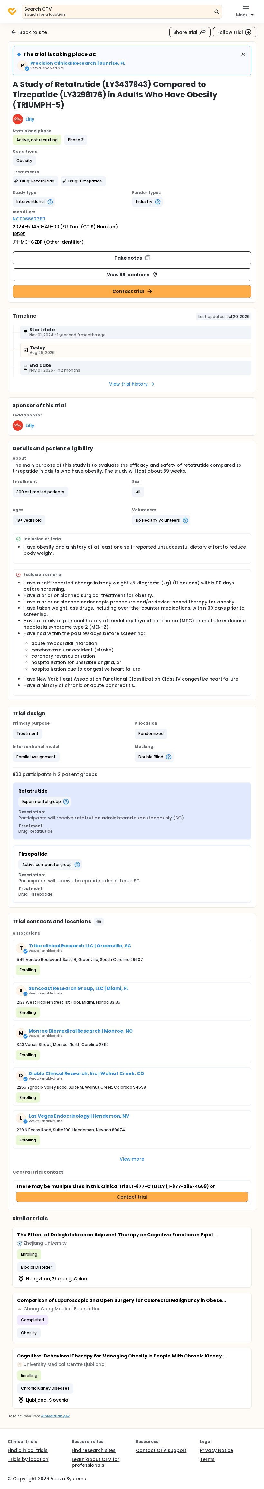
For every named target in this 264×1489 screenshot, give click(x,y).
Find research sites (94, 1450)
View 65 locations (128, 274)
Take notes (128, 258)
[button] (24, 160)
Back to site (33, 32)
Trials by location (28, 1459)
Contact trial (128, 291)
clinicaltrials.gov (55, 1416)
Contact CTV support (161, 1450)
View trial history (128, 384)
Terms (207, 1459)
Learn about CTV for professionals (95, 1462)
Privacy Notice (216, 1450)
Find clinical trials (28, 1450)
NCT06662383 (29, 219)
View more (132, 1159)
